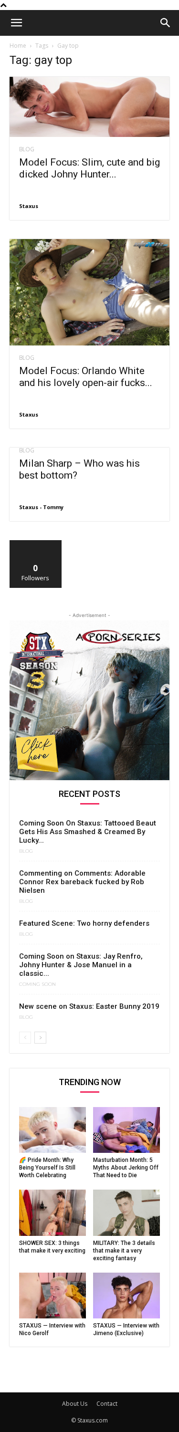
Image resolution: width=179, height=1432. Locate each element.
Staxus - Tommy (41, 507)
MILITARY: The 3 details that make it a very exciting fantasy (124, 1251)
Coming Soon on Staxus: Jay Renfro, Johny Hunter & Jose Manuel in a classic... (81, 965)
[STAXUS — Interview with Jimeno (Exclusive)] (126, 1295)
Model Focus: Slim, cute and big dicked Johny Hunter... (89, 168)
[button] (16, 23)
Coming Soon (37, 984)
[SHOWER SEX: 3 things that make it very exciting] (52, 1212)
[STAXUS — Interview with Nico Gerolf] (52, 1295)
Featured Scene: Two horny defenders (84, 923)
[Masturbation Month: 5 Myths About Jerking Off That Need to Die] (126, 1130)
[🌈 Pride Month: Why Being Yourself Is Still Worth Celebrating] (52, 1130)
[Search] (165, 23)
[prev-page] (25, 1038)
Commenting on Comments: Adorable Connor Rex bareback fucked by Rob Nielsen (82, 882)
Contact (106, 1404)
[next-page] (40, 1038)
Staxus (28, 205)
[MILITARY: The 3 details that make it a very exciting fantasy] (126, 1212)
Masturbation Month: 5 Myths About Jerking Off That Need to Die (125, 1168)
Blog (26, 149)
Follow (35, 543)
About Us (74, 1404)
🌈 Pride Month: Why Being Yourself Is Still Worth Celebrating (47, 1168)
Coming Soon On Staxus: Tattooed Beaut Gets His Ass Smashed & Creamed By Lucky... (87, 832)
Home (18, 46)
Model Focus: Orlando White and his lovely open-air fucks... (85, 376)
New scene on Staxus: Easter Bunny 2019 (89, 1006)
